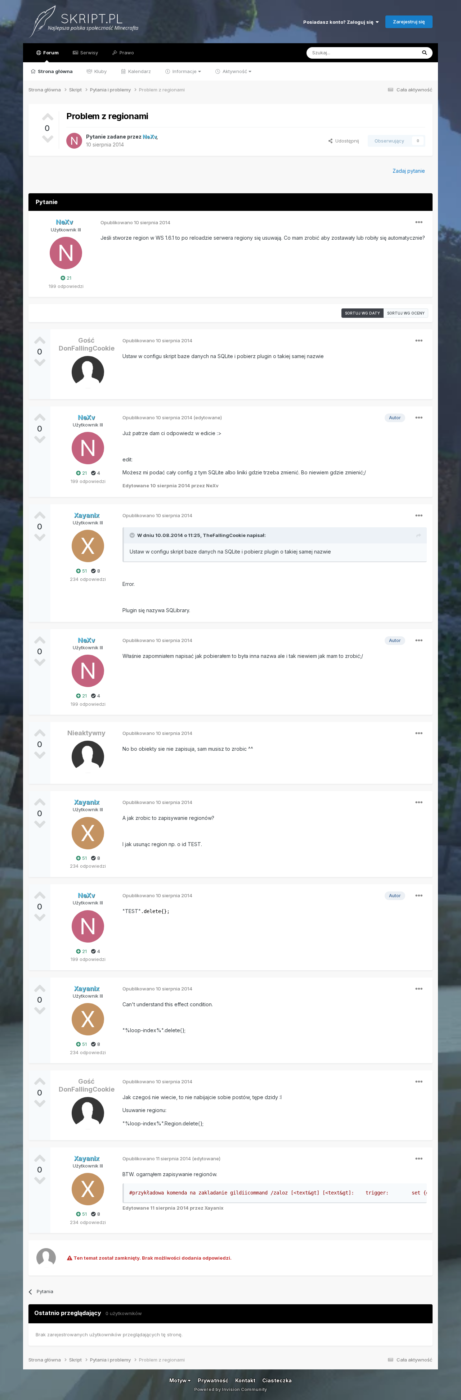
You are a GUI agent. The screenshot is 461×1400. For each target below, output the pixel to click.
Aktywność (235, 71)
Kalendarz (139, 71)
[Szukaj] (424, 53)
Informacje (184, 71)
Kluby (100, 71)
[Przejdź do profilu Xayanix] (88, 546)
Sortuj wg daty (362, 313)
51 (84, 571)
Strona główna (55, 71)
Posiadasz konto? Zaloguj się (339, 22)
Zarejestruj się (409, 21)
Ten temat (396, 52)
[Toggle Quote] (133, 535)
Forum (50, 52)
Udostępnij (345, 141)
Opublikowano (135, 222)
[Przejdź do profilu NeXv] (74, 141)
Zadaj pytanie (409, 171)
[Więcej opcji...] (419, 222)
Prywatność (213, 1380)
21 (68, 278)
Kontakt (245, 1380)
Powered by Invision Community (230, 1389)
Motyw (178, 1380)
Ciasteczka (277, 1380)
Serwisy (88, 52)
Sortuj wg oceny (406, 313)
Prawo (126, 52)
